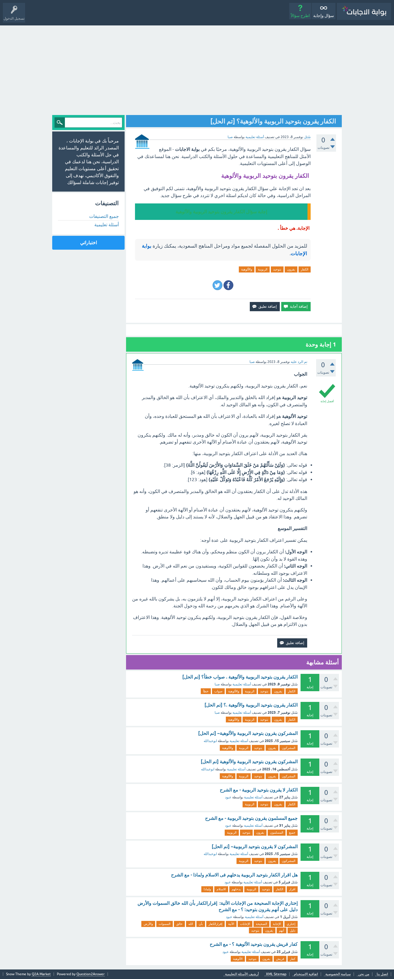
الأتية (231, 924)
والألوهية (246, 269)
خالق (179, 924)
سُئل (307, 137)
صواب (218, 691)
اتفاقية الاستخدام (306, 974)
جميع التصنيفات (104, 216)
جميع (292, 832)
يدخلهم (236, 889)
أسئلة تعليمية (254, 137)
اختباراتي (88, 242)
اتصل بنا (382, 974)
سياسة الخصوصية (338, 974)
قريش (280, 959)
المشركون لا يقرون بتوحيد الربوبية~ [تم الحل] (255, 846)
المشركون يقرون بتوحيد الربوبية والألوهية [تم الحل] (249, 761)
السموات (164, 924)
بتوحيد (277, 269)
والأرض (148, 924)
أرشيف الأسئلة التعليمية (242, 974)
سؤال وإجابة (323, 15)
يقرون (291, 269)
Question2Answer (90, 974)
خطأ (206, 691)
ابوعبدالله (210, 741)
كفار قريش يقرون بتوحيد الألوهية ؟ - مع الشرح (254, 944)
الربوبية (262, 269)
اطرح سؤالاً (300, 15)
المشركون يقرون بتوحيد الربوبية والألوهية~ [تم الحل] (248, 733)
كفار (292, 959)
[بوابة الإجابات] (364, 11)
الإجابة (277, 924)
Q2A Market (41, 974)
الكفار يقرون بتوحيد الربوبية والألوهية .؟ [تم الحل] (251, 705)
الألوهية (238, 959)
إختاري (291, 924)
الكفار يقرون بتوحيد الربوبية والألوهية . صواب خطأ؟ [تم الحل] (240, 677)
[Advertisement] (197, 68)
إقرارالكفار (215, 924)
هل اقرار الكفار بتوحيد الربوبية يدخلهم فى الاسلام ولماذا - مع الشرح (234, 875)
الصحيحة (261, 924)
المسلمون (276, 832)
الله (190, 924)
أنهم (281, 930)
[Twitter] (217, 285)
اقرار (292, 889)
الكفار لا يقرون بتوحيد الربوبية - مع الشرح (259, 790)
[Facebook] (228, 285)
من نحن (363, 974)
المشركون (288, 748)
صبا (217, 684)
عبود (228, 797)
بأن (201, 924)
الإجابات (245, 924)
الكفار (304, 269)
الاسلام (221, 889)
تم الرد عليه (299, 362)
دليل (292, 930)
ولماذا (207, 889)
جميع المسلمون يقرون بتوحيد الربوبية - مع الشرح (251, 818)
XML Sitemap (276, 974)
